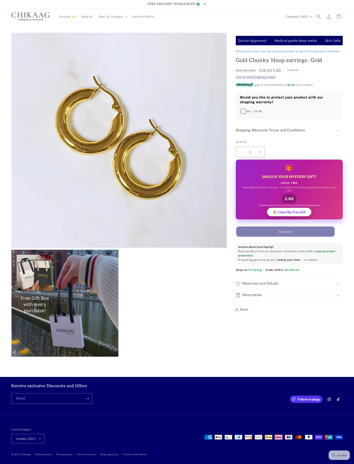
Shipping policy (109, 454)
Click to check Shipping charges (256, 76)
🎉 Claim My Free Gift (289, 213)
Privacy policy (64, 454)
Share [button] (244, 309)
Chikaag (25, 454)
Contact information (135, 454)
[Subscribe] (87, 398)
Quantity (241, 142)
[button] (112, 16)
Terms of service (86, 454)
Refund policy (43, 454)
